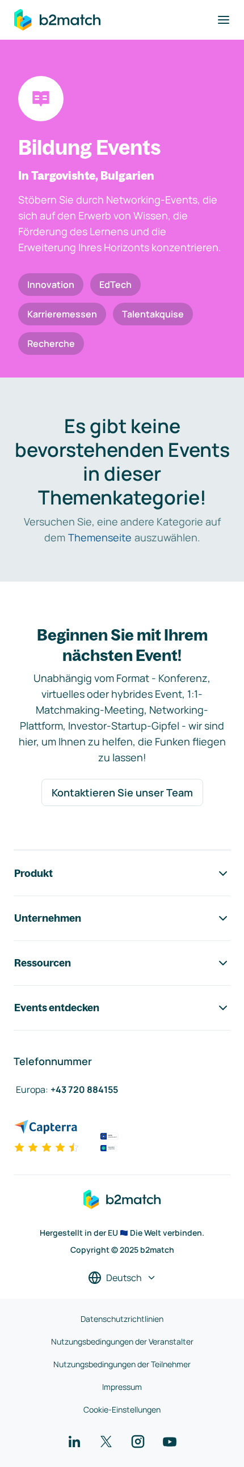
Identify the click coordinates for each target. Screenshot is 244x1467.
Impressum (122, 1386)
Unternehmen (47, 918)
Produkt (33, 873)
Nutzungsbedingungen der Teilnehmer (122, 1364)
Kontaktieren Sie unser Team (122, 792)
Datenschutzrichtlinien (122, 1318)
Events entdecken (56, 1007)
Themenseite (100, 537)
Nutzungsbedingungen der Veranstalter (122, 1341)
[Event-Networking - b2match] (57, 20)
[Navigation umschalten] (223, 19)
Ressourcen (42, 962)
